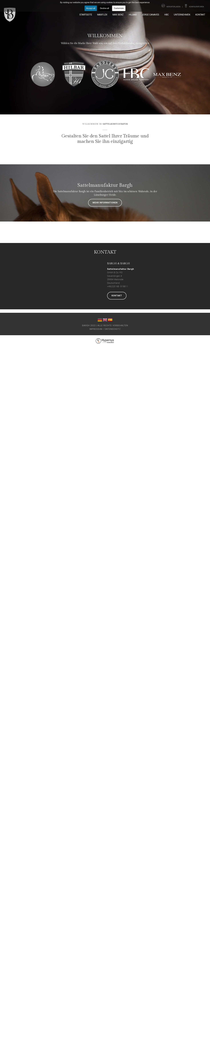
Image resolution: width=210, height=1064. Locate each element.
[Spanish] (110, 320)
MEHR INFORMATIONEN (105, 203)
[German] (100, 320)
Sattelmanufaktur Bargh (105, 185)
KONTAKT (117, 295)
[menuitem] (86, 14)
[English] (105, 320)
